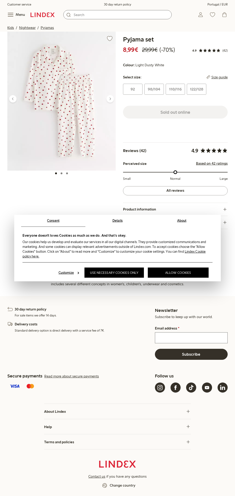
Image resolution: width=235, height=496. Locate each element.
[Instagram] (160, 387)
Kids (10, 27)
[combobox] (117, 14)
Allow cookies (178, 273)
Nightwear (27, 27)
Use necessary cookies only (114, 273)
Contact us (96, 476)
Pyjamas (47, 27)
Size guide (219, 77)
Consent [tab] (53, 220)
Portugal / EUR (217, 4)
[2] (61, 173)
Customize (66, 273)
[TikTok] (191, 387)
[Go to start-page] (43, 14)
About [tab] (182, 220)
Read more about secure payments (71, 376)
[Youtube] (207, 387)
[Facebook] (176, 387)
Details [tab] (117, 220)
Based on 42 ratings (212, 163)
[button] (61, 101)
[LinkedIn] (223, 387)
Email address (167, 328)
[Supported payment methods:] (80, 386)
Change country (122, 485)
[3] (67, 173)
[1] (56, 173)
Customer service (19, 4)
